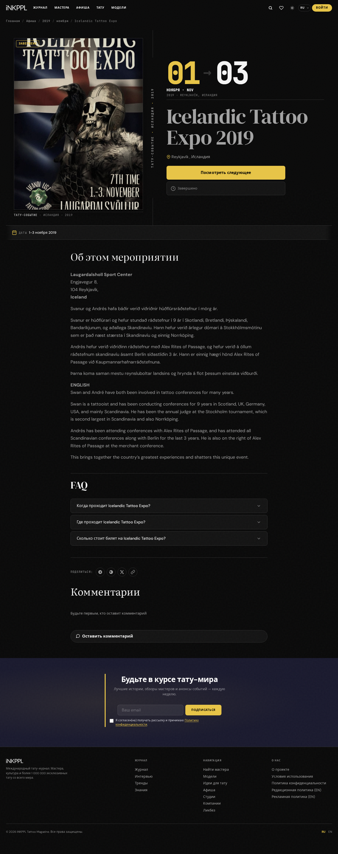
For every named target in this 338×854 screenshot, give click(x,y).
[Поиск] (270, 8)
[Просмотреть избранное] (281, 8)
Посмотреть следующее (226, 172)
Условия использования (292, 776)
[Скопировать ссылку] (132, 572)
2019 (46, 21)
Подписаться (203, 710)
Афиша (83, 8)
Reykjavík (180, 156)
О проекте (280, 769)
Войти (322, 8)
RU (323, 832)
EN (330, 832)
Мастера (62, 8)
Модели (118, 8)
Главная (13, 21)
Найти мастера (216, 769)
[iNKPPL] (16, 8)
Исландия (200, 156)
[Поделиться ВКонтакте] (111, 572)
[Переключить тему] (292, 8)
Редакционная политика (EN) (296, 790)
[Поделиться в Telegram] (100, 572)
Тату (100, 8)
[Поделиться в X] (122, 572)
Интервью (144, 776)
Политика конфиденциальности (299, 783)
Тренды (141, 783)
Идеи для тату (215, 783)
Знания (141, 790)
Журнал (40, 8)
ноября (62, 21)
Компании (212, 803)
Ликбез (209, 810)
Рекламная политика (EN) (293, 796)
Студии (209, 796)
